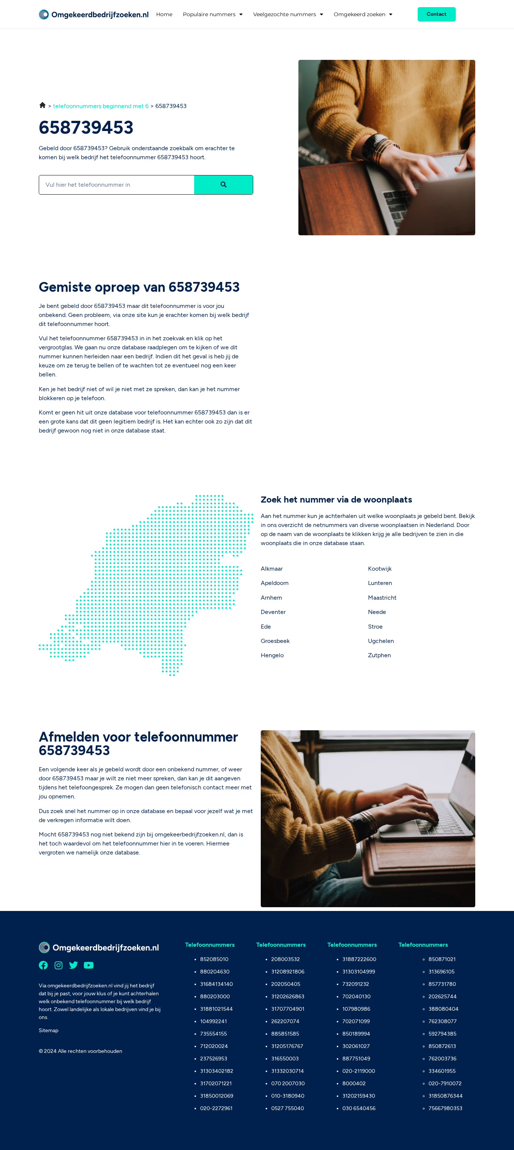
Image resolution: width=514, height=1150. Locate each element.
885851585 (285, 1034)
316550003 (285, 1059)
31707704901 (287, 1009)
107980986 (356, 1009)
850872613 (442, 1046)
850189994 (356, 1034)
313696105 (442, 972)
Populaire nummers (209, 14)
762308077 (443, 1021)
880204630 (215, 972)
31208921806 (287, 972)
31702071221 (216, 1083)
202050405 (285, 984)
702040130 (356, 996)
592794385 (442, 1034)
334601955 (442, 1071)
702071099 (356, 1021)
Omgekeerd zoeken (359, 14)
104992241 (213, 1021)
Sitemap (48, 1030)
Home (164, 14)
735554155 (213, 1034)
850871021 (442, 959)
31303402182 (216, 1071)
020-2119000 (358, 1071)
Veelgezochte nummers (284, 14)
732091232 (355, 984)
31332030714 (287, 1071)
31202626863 (287, 996)
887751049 (356, 1059)
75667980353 (445, 1108)
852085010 (214, 959)
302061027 (356, 1046)
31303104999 (358, 972)
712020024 (214, 1046)
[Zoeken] (223, 184)
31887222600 (359, 959)
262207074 (285, 1021)
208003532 (285, 959)
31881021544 (216, 1009)
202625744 (443, 996)
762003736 (442, 1059)
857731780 (442, 984)
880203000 (215, 996)
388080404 (444, 1009)
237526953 (213, 1059)
